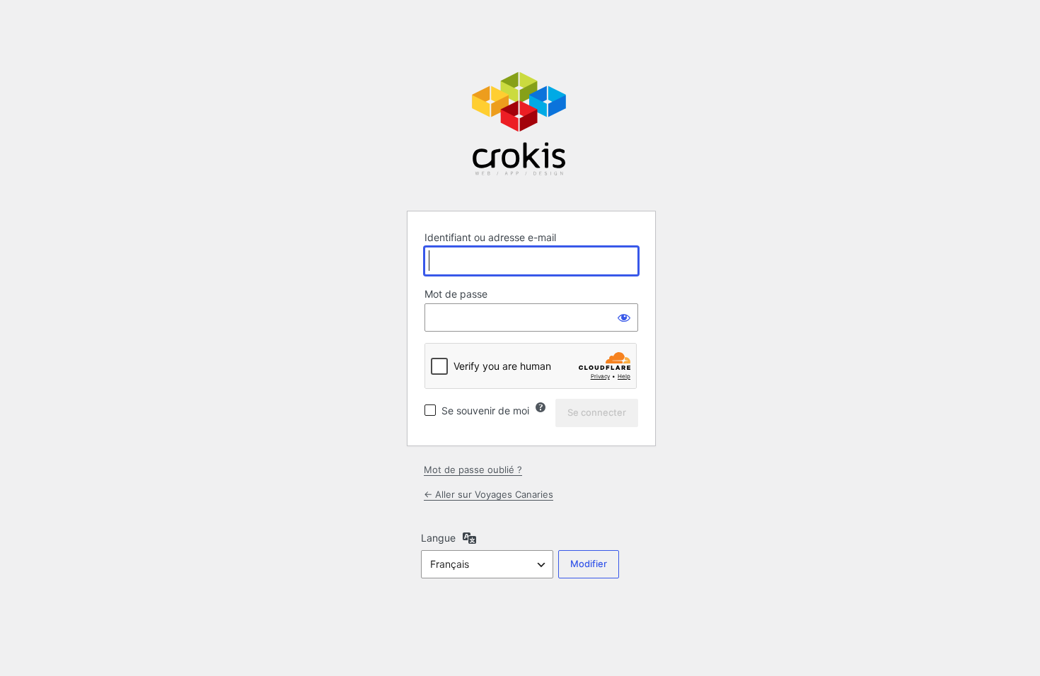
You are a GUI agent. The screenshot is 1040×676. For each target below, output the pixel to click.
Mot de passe (455, 294)
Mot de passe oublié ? (473, 469)
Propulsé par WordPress (520, 123)
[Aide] (540, 407)
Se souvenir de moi (485, 410)
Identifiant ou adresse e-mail (490, 237)
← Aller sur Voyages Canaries (488, 494)
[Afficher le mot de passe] (624, 317)
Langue (438, 538)
